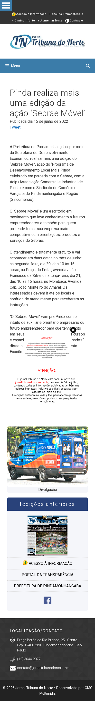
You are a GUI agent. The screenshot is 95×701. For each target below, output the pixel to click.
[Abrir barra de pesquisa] (88, 66)
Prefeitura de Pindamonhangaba (47, 586)
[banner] (47, 416)
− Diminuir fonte (23, 20)
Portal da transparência (47, 574)
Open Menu (6, 5)
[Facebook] (47, 603)
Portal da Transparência (66, 14)
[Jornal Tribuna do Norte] (47, 41)
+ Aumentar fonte (50, 20)
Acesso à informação (50, 563)
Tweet (15, 127)
